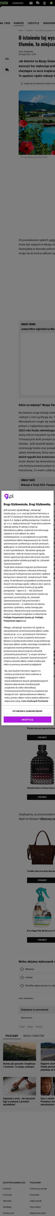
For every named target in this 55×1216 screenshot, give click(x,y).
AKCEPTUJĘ (27, 719)
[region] (27, 608)
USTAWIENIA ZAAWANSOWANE (27, 711)
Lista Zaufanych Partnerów (34, 701)
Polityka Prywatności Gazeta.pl (19, 617)
